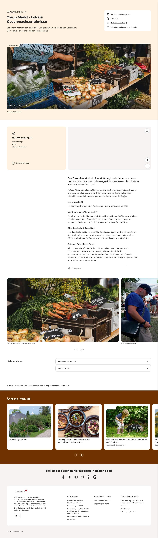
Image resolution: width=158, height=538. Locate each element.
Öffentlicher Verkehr (102, 501)
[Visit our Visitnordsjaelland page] (76, 477)
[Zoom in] (147, 160)
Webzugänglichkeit (128, 512)
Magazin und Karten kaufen (78, 516)
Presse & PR (72, 519)
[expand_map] (147, 130)
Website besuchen (118, 23)
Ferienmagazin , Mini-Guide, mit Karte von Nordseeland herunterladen (78, 511)
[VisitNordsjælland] (20, 491)
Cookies (124, 506)
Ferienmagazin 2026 (75, 506)
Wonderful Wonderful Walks (96, 257)
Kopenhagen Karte (101, 504)
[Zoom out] (147, 166)
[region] (109, 148)
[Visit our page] (63, 477)
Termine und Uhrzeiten (120, 14)
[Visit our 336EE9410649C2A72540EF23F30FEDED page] (82, 477)
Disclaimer (125, 509)
